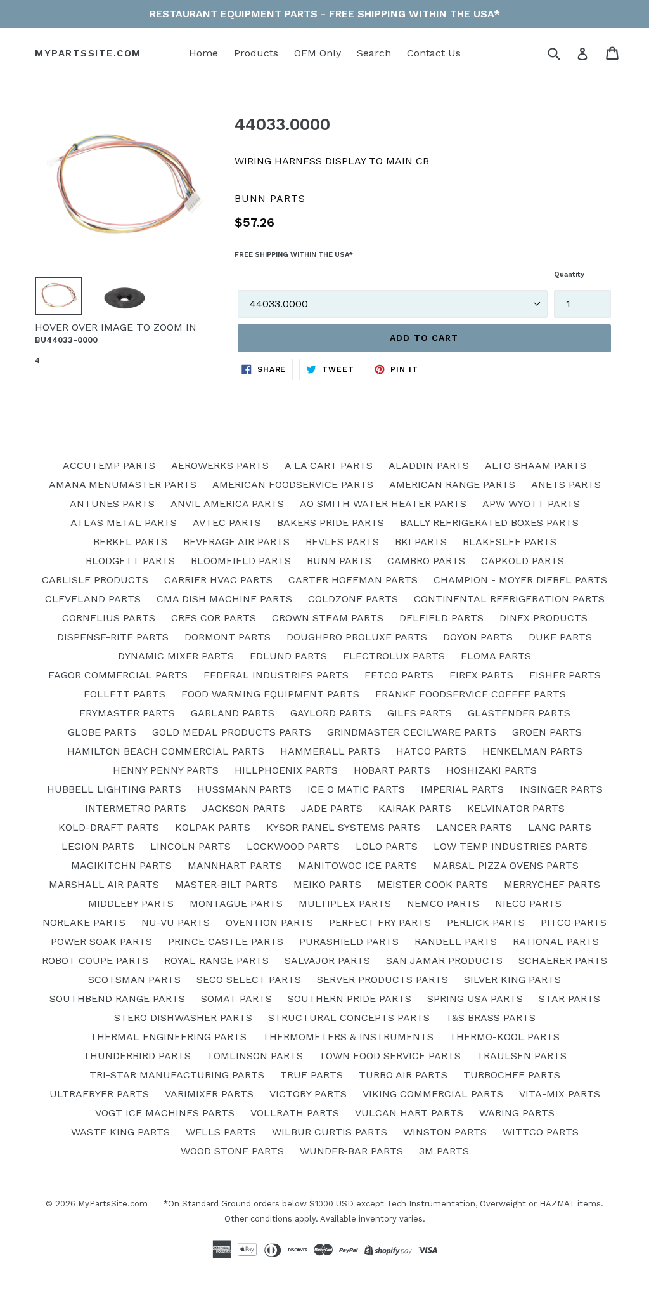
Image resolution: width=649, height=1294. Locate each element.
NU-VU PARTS (175, 922)
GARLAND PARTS (232, 713)
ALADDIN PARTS (429, 465)
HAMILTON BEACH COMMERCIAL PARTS (165, 751)
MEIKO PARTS (327, 884)
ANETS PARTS (566, 485)
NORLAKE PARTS (83, 922)
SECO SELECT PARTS (248, 980)
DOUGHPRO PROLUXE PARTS (356, 637)
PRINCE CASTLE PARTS (225, 941)
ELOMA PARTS (496, 656)
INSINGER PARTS (561, 789)
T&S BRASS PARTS (491, 1018)
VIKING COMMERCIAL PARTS (433, 1094)
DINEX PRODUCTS (543, 618)
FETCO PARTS (399, 675)
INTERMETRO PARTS (135, 808)
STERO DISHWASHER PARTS (183, 1018)
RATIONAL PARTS (556, 941)
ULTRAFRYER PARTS (99, 1094)
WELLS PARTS (221, 1132)
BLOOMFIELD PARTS (241, 561)
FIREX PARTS (481, 675)
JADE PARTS (332, 808)
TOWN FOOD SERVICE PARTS (390, 1056)
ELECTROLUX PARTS (394, 656)
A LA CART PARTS (329, 465)
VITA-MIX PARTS (559, 1094)
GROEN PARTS (547, 732)
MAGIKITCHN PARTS (121, 865)
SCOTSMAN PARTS (134, 980)
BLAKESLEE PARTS (509, 542)
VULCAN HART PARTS (409, 1113)
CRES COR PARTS (213, 618)
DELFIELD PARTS (441, 618)
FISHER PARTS (565, 675)
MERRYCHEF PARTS (552, 884)
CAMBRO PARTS (426, 561)
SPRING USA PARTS (475, 999)
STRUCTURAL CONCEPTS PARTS (349, 1018)
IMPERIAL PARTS (462, 789)
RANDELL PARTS (455, 941)
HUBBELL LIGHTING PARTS (114, 789)
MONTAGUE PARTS (236, 903)
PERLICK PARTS (486, 922)
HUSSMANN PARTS (244, 789)
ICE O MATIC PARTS (356, 789)
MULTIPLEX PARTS (345, 903)
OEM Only (317, 53)
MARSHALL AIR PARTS (104, 884)
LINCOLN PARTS (190, 846)
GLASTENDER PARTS (519, 713)
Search (374, 53)
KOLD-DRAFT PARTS (108, 827)
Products (256, 53)
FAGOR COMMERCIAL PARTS (118, 675)
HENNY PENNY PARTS (166, 770)
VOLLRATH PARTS (294, 1113)
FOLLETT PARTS (124, 694)
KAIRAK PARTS (414, 808)
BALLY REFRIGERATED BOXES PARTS (489, 523)
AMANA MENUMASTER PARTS (122, 485)
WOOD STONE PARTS (232, 1151)
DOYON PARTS (478, 637)
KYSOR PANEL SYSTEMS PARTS (343, 827)
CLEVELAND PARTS (93, 599)
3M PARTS (444, 1151)
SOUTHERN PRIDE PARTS (349, 999)
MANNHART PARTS (235, 865)
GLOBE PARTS (102, 732)
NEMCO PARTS (443, 903)
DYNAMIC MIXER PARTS (176, 656)
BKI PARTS (421, 542)
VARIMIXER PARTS (209, 1094)
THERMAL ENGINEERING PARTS (168, 1037)
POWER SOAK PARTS (101, 941)
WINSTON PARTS (445, 1132)
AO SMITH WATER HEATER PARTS (383, 504)
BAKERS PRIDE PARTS (330, 523)
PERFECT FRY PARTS (380, 922)
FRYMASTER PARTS (127, 713)
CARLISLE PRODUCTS (95, 580)
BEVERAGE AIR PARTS (236, 542)
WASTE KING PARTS (120, 1132)
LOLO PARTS (387, 846)
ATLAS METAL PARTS (123, 523)
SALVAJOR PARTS (327, 960)
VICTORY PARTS (308, 1094)
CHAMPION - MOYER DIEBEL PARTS (520, 580)
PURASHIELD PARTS (349, 941)
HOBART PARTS (392, 770)
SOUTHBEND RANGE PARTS (117, 999)
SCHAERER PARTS (562, 960)
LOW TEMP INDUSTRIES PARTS (511, 846)
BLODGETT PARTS (130, 561)
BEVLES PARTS (342, 542)
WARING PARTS (517, 1113)
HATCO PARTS (431, 751)
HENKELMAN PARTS (532, 751)
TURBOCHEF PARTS (511, 1075)
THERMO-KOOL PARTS (504, 1037)
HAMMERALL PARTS (330, 751)
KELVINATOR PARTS (516, 808)
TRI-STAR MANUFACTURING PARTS (176, 1075)
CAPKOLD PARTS (522, 561)
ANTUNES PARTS (112, 504)
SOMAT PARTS (236, 999)
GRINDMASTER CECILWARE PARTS (411, 732)
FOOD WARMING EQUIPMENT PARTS (270, 694)
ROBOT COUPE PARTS (95, 960)
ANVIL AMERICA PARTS (227, 504)
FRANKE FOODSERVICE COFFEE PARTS (470, 694)
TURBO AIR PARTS (403, 1075)
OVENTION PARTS (269, 922)
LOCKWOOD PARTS (293, 846)
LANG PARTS (559, 827)
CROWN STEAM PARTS (327, 618)
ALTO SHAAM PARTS (535, 465)
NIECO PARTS (528, 903)
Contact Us (434, 53)
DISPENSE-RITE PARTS (113, 637)
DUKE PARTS (560, 637)
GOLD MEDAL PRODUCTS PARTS (231, 732)
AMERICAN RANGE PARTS (452, 485)
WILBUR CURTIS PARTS (329, 1132)
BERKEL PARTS (130, 542)
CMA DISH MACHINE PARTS (224, 599)
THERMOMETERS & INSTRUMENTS (348, 1037)
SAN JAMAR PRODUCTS (444, 960)
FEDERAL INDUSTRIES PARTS (276, 675)
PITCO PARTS (574, 922)
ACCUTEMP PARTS (109, 465)
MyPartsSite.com (88, 53)
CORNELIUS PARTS (108, 618)
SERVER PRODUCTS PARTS (382, 980)
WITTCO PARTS (541, 1132)
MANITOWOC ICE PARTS (357, 865)
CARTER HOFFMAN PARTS (353, 580)
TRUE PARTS (311, 1075)
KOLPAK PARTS (212, 827)
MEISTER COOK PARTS (432, 884)
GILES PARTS (419, 713)
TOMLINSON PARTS (255, 1056)
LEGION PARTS (97, 846)
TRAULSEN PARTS (522, 1056)
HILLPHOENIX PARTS (286, 770)
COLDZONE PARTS (353, 599)
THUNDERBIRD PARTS (137, 1056)
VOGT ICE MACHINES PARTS (165, 1113)
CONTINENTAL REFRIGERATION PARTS (509, 599)
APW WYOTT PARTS (531, 504)
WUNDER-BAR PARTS (351, 1151)
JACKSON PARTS (243, 808)
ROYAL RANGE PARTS (216, 960)
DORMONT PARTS (227, 637)
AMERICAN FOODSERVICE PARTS (292, 485)
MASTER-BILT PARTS (226, 884)
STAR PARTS (569, 999)
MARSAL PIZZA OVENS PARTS (506, 865)
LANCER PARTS (474, 827)
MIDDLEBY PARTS (131, 903)
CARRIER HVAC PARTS (218, 580)
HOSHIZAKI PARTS (491, 770)
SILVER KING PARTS (512, 980)
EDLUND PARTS (288, 656)
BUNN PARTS (339, 561)
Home (203, 53)
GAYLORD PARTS (330, 713)
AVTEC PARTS (227, 523)
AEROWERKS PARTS (220, 465)
